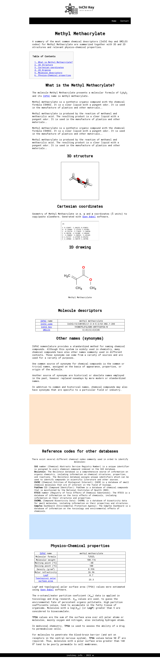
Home (114, 21)
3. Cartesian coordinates (49, 67)
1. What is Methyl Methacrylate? (53, 62)
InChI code (46, 323)
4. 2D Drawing (42, 70)
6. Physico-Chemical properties (52, 75)
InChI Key (46, 326)
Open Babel (89, 216)
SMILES (46, 329)
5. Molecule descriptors (48, 72)
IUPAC (46, 96)
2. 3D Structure (43, 64)
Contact (124, 21)
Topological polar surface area (46, 579)
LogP (45, 575)
